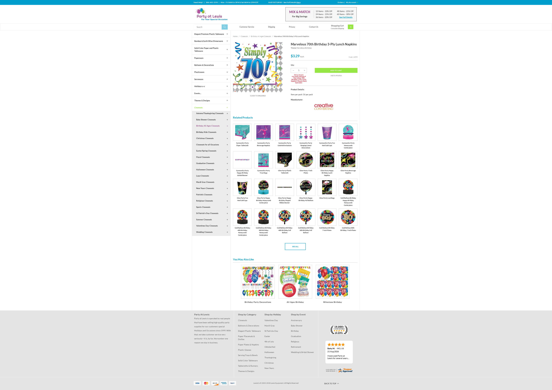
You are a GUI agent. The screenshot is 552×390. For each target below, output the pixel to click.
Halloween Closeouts (205, 169)
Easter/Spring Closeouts (206, 151)
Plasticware (199, 72)
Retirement (296, 347)
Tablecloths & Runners (248, 366)
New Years (269, 368)
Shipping (271, 27)
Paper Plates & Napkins (248, 344)
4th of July (269, 341)
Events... (197, 93)
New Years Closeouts (205, 188)
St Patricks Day (271, 331)
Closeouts (198, 107)
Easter (267, 336)
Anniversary (296, 320)
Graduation (296, 336)
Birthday (295, 331)
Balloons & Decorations (204, 65)
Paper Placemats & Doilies (246, 337)
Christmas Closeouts (205, 138)
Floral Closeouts (203, 157)
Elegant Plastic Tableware (249, 331)
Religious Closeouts (204, 201)
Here (298, 2)
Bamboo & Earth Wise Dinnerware (208, 41)
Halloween (269, 352)
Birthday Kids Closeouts (206, 132)
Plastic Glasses (244, 350)
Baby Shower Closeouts (206, 119)
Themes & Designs (202, 100)
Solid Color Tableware (248, 360)
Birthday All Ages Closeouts (208, 126)
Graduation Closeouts (205, 163)
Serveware (198, 79)
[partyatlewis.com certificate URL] (339, 370)
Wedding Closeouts (204, 232)
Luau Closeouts (202, 176)
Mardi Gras (269, 325)
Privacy (292, 27)
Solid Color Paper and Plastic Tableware (206, 49)
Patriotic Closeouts (204, 194)
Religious (295, 341)
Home (235, 36)
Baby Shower (297, 325)
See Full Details (345, 17)
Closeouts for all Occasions (207, 144)
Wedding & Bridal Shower (302, 352)
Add (336, 70)
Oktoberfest (269, 347)
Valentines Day (271, 320)
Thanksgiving (270, 357)
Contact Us (313, 27)
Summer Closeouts (204, 219)
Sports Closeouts (203, 207)
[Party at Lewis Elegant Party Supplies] (218, 14)
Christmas (269, 363)
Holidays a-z (199, 86)
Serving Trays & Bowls (248, 355)
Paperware (198, 58)
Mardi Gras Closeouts (205, 182)
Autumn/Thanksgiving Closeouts (210, 113)
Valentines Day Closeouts (207, 226)
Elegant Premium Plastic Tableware (209, 34)
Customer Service (246, 27)
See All (295, 246)
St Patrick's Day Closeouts (207, 213)
